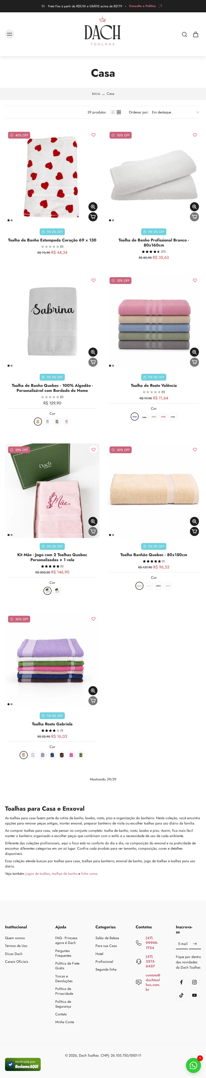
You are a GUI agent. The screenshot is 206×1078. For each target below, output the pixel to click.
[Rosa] (163, 416)
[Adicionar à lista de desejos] (93, 135)
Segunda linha (106, 969)
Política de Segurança (63, 1004)
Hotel (99, 953)
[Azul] (134, 416)
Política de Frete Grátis (67, 966)
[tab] (9, 220)
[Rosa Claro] (66, 421)
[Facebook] (181, 982)
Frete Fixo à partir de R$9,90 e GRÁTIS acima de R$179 (85, 6)
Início (96, 93)
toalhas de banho (64, 873)
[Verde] (172, 416)
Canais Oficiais (16, 961)
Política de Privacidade (64, 991)
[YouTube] (194, 995)
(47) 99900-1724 (152, 942)
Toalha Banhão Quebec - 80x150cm (153, 555)
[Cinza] (57, 421)
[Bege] (37, 421)
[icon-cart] (195, 34)
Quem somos (15, 938)
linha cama (89, 873)
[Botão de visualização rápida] (92, 206)
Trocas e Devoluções (64, 978)
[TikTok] (181, 995)
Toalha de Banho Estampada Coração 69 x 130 (52, 240)
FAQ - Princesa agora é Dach (66, 940)
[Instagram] (194, 982)
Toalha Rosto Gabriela (52, 724)
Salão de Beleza (107, 938)
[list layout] (113, 112)
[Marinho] (52, 755)
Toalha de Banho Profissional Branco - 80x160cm (154, 242)
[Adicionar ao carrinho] (92, 216)
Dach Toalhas (89, 1055)
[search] (184, 34)
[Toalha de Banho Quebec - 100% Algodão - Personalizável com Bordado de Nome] (52, 321)
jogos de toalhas (37, 873)
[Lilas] (42, 755)
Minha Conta (64, 1022)
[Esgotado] (194, 216)
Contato (61, 1014)
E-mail (182, 944)
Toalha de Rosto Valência (154, 385)
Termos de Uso (16, 946)
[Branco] (47, 421)
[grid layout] (119, 112)
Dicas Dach (13, 953)
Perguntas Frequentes (63, 953)
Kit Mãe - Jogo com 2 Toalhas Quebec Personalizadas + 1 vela (52, 557)
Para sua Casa (106, 946)
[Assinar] (195, 944)
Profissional (104, 961)
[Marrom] (61, 755)
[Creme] (153, 416)
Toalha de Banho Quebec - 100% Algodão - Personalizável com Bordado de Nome (52, 388)
